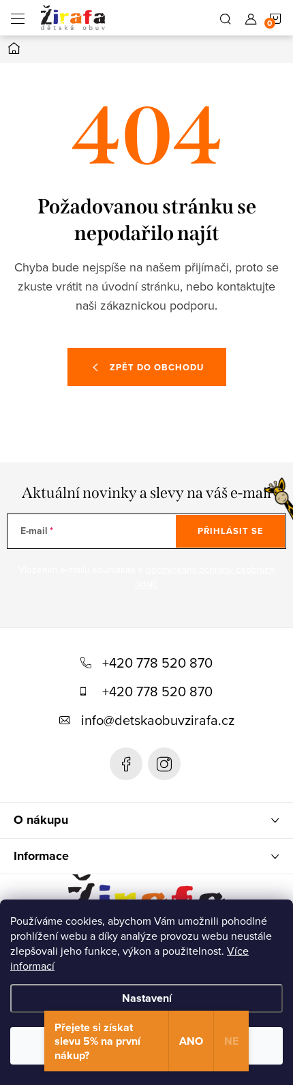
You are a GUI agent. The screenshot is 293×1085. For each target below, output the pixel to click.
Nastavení (147, 998)
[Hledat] (225, 17)
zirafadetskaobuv (164, 763)
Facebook (126, 763)
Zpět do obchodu (157, 367)
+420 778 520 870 (157, 662)
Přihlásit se (231, 530)
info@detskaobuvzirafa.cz (157, 720)
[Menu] (17, 17)
